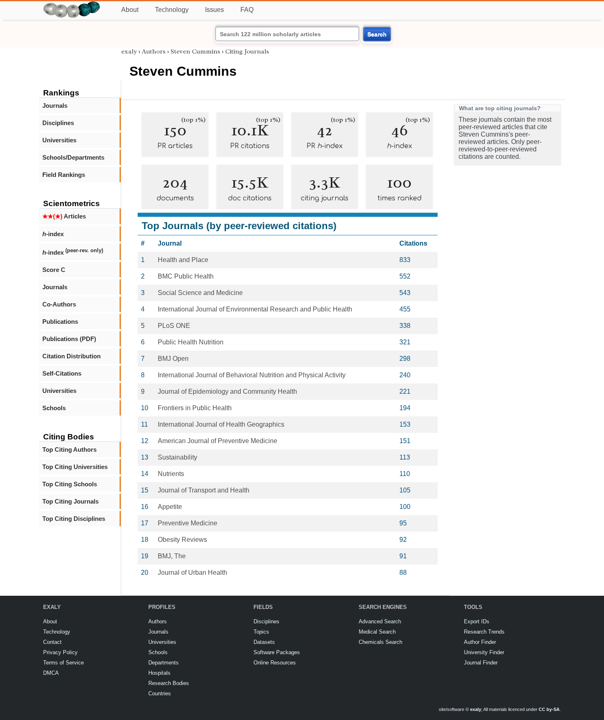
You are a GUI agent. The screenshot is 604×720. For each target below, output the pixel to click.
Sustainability (177, 457)
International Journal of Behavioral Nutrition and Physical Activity (252, 375)
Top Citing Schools (69, 484)
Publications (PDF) (69, 338)
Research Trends (484, 632)
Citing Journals (247, 51)
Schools (54, 407)
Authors (154, 51)
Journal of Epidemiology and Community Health (227, 391)
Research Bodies (168, 683)
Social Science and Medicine (200, 292)
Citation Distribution (71, 356)
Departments (163, 663)
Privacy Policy (60, 652)
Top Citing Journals (70, 501)
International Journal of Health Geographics (221, 424)
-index (53, 233)
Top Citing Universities (75, 466)
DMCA (51, 673)
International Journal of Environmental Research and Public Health (255, 309)
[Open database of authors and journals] (72, 4)
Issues (214, 9)
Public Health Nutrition (191, 342)
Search (377, 34)
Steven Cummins (195, 51)
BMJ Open (173, 358)
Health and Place (183, 259)
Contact (52, 642)
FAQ (247, 9)
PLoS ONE (174, 325)
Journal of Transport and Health (203, 490)
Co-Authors (59, 304)
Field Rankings (63, 174)
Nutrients (171, 473)
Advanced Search (380, 621)
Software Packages (277, 652)
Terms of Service (63, 663)
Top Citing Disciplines (73, 518)
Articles (64, 216)
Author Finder (480, 642)
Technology (172, 9)
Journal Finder (481, 663)
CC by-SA (549, 709)
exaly (129, 51)
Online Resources (275, 663)
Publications (60, 321)
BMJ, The (172, 556)
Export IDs (476, 621)
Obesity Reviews (182, 539)
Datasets (264, 642)
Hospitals (159, 673)
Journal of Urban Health (192, 572)
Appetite (170, 506)
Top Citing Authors (69, 449)
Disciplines (58, 122)
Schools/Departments (73, 157)
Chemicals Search (380, 642)
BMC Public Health (186, 276)
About (129, 9)
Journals (54, 105)
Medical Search (377, 632)
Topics (261, 632)
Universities (59, 140)
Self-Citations (61, 373)
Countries (159, 693)
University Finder (484, 652)
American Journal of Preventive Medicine (217, 440)
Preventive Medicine (187, 523)
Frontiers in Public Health (195, 407)
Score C (53, 269)
